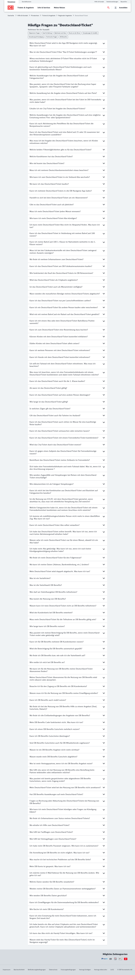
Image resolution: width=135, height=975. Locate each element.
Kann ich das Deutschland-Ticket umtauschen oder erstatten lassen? (60, 431)
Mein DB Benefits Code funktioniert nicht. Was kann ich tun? (56, 722)
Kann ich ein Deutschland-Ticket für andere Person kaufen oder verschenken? (64, 307)
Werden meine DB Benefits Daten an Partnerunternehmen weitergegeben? (63, 888)
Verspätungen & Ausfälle (90, 33)
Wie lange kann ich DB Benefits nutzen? (47, 626)
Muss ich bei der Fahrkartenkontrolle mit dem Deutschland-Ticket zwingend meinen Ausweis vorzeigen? (63, 251)
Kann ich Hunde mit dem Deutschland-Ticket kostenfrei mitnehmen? (60, 357)
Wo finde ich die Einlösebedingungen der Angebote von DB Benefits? (60, 715)
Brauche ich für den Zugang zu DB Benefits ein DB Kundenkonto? (58, 686)
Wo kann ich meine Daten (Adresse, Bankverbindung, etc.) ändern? (59, 564)
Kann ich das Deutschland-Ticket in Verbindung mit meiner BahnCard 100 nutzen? (62, 234)
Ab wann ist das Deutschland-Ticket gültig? (48, 388)
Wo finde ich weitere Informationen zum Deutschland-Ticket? (56, 259)
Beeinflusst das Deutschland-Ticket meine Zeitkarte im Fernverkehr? (60, 460)
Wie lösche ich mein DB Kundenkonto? (47, 909)
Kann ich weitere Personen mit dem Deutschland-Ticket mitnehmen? (60, 350)
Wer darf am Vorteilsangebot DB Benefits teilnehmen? (53, 592)
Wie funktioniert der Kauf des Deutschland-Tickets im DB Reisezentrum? (61, 273)
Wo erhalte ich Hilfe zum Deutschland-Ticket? (50, 825)
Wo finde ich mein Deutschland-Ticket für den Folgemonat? (55, 557)
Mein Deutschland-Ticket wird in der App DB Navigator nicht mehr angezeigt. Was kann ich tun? (64, 44)
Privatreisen (35, 15)
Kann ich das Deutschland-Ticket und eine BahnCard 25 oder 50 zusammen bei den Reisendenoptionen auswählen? (64, 133)
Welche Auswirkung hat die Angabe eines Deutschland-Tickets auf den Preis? (63, 93)
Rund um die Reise (74, 33)
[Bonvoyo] (125, 959)
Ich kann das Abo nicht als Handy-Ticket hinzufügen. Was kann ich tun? (61, 933)
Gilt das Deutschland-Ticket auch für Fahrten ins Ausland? (55, 415)
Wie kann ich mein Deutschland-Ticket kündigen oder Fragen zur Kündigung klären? (63, 810)
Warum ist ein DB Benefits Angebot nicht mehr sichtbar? (54, 750)
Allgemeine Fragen (34, 33)
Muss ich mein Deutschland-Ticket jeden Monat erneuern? (55, 211)
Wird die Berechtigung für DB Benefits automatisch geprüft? (56, 648)
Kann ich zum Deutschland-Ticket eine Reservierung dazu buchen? (59, 329)
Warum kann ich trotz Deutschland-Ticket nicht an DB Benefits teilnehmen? (63, 605)
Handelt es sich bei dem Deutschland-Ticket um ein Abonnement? (59, 197)
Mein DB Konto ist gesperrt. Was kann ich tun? (50, 866)
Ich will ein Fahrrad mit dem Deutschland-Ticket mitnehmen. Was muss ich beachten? (63, 364)
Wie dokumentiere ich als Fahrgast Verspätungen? (52, 484)
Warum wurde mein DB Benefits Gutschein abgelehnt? (53, 756)
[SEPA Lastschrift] (115, 959)
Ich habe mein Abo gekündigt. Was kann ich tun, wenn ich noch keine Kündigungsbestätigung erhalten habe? (60, 549)
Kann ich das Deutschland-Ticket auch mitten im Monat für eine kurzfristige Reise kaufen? (63, 423)
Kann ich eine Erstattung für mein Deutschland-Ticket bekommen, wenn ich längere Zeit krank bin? (63, 916)
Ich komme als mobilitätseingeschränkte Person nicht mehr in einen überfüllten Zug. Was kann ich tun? (65, 517)
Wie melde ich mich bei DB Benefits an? (47, 662)
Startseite (11, 15)
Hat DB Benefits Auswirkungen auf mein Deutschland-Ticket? (56, 794)
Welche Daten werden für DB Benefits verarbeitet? (52, 882)
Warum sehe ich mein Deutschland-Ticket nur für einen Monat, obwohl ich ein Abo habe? (64, 541)
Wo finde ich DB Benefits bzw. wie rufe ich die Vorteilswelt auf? (57, 655)
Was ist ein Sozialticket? (40, 578)
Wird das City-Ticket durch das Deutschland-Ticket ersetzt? (55, 444)
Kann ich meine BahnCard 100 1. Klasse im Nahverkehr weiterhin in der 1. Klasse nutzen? (63, 243)
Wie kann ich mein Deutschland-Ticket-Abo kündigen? (53, 218)
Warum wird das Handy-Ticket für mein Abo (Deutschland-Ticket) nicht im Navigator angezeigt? (62, 940)
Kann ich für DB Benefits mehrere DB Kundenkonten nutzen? (57, 641)
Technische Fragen (51, 37)
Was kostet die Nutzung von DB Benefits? (48, 599)
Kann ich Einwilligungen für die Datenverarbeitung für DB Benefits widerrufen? (64, 902)
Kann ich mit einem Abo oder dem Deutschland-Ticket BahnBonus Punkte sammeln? (62, 322)
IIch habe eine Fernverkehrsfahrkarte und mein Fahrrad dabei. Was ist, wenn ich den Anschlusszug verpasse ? (65, 467)
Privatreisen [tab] (11, 1)
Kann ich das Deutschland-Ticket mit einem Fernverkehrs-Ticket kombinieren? (64, 438)
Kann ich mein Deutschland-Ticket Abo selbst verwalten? (55, 525)
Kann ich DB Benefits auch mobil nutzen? (48, 700)
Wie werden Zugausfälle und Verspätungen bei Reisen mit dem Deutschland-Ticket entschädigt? (63, 476)
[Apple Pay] (120, 959)
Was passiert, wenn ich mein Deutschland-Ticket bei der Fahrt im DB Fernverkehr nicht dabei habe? (65, 100)
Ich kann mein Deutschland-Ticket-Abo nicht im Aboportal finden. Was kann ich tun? (65, 225)
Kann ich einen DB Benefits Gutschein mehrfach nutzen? (55, 729)
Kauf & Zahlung (47, 33)
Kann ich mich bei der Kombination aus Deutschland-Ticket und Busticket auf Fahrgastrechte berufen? (64, 491)
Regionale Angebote (65, 15)
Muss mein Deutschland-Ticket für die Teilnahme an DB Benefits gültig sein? (63, 619)
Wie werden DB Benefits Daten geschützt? (48, 895)
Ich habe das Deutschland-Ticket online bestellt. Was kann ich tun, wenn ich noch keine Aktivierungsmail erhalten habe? (63, 532)
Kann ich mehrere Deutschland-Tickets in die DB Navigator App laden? (61, 191)
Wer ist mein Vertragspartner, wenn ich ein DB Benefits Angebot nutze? (61, 763)
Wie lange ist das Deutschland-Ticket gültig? (49, 402)
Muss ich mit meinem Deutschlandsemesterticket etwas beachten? (59, 170)
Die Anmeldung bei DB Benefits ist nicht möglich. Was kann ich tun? (59, 852)
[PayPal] (105, 959)
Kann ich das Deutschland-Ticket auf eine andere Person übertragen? (60, 395)
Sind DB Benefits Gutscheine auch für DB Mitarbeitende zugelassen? (60, 743)
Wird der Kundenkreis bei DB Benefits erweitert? (51, 612)
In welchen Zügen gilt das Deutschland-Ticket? (50, 408)
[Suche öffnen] (108, 7)
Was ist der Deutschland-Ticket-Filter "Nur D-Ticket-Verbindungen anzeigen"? (63, 52)
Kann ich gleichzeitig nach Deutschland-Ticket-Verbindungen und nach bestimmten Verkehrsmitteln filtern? (61, 68)
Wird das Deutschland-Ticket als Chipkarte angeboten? (54, 280)
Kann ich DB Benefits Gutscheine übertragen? (50, 736)
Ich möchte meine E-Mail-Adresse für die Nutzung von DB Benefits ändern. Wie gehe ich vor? (64, 874)
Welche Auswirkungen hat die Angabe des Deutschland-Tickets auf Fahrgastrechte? (59, 76)
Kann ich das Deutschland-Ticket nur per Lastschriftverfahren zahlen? (60, 300)
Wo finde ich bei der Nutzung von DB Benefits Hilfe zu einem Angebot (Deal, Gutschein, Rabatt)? (63, 707)
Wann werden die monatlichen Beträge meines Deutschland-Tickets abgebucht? (65, 293)
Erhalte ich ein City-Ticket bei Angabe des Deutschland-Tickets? (57, 108)
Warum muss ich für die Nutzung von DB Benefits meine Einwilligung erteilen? (64, 693)
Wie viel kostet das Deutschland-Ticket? (47, 163)
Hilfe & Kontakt (22, 15)
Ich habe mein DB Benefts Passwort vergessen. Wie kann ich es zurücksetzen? (64, 846)
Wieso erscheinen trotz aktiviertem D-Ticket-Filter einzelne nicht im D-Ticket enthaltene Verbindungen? (63, 59)
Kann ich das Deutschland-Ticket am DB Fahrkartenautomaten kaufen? (61, 266)
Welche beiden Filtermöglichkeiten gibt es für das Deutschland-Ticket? (60, 149)
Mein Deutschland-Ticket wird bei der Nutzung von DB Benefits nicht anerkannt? (65, 787)
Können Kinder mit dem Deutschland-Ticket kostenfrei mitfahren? (59, 336)
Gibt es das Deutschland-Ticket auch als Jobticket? (52, 204)
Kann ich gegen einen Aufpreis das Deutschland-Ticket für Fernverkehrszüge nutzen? (63, 452)
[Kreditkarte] (110, 958)
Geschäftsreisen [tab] (26, 1)
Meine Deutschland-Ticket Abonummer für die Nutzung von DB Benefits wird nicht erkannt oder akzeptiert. (63, 678)
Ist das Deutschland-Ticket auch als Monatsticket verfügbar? (56, 287)
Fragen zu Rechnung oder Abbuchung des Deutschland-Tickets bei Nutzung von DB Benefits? (64, 802)
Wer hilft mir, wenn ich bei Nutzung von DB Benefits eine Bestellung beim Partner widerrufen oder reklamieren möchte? (62, 771)
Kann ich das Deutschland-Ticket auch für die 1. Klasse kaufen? (57, 381)
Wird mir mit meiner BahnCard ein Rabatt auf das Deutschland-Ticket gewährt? (64, 314)
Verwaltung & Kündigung (36, 37)
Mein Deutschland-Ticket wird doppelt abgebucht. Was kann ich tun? (60, 571)
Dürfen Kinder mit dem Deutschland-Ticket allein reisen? (54, 343)
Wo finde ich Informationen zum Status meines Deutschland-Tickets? (60, 818)
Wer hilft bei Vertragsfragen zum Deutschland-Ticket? (53, 839)
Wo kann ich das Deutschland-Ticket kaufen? (49, 184)
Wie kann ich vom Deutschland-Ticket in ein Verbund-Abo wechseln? (60, 177)
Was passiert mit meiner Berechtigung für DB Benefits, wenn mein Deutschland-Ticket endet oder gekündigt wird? (65, 634)
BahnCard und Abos (60, 33)
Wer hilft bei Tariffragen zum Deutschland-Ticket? (51, 832)
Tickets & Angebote (48, 15)
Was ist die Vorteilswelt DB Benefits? (46, 585)
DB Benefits (63, 37)
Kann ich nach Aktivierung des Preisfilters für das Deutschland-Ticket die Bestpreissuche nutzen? (61, 124)
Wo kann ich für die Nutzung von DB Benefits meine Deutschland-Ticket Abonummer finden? (61, 670)
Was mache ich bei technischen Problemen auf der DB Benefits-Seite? (60, 859)
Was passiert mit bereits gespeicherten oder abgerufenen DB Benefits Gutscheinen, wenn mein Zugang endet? (60, 779)
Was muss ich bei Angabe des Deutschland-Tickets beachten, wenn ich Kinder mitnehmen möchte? (64, 141)
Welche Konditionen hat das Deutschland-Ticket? (51, 156)
